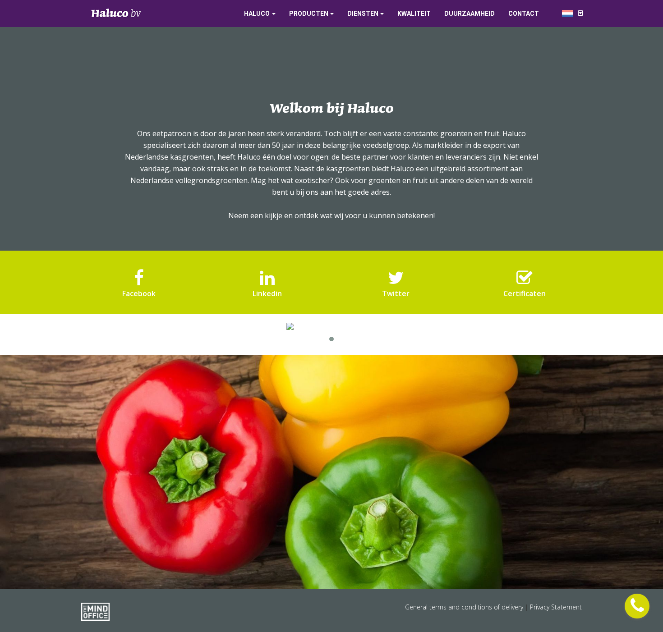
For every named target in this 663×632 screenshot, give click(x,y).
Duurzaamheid (469, 13)
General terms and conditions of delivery (465, 607)
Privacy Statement (556, 607)
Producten (308, 13)
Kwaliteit (414, 13)
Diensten (362, 13)
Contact (523, 13)
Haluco (257, 13)
